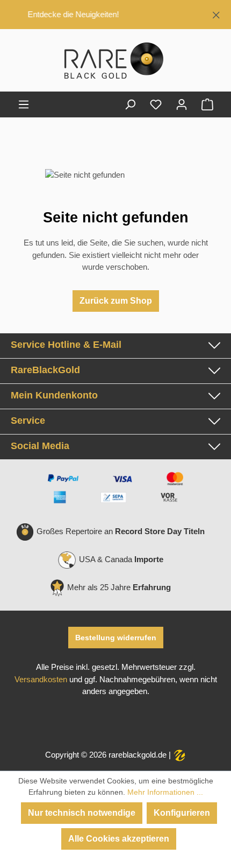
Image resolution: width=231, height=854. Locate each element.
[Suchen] (130, 104)
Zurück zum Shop (116, 300)
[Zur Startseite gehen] (115, 62)
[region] (115, 14)
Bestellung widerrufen (115, 637)
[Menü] (24, 104)
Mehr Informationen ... (165, 792)
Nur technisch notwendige (81, 812)
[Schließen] (216, 13)
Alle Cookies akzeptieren (118, 838)
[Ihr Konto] (181, 104)
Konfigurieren (182, 812)
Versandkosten (41, 679)
